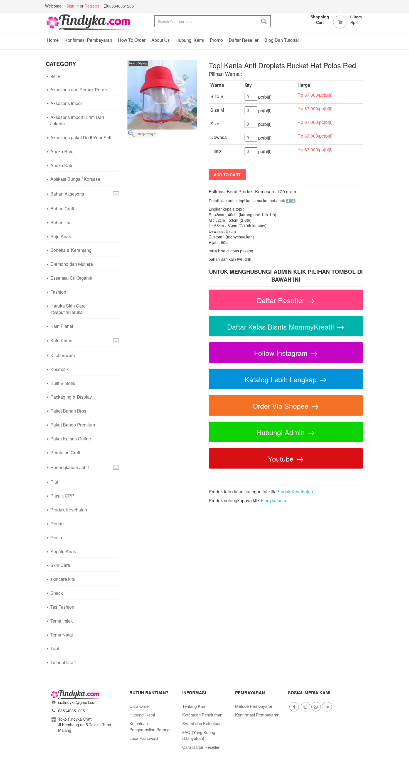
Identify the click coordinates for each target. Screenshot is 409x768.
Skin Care (60, 565)
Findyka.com (273, 500)
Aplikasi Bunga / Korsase (75, 179)
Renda (57, 523)
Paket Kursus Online (70, 438)
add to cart (227, 174)
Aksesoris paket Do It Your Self (80, 137)
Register (92, 6)
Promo (216, 40)
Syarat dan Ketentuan (201, 723)
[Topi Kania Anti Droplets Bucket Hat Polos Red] (162, 94)
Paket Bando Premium (72, 424)
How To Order (132, 40)
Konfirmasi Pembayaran (88, 40)
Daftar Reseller (243, 40)
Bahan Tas (61, 222)
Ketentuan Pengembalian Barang (149, 726)
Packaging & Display (71, 397)
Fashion (58, 292)
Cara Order (139, 706)
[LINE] (327, 706)
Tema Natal (61, 635)
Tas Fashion (62, 607)
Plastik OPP (62, 496)
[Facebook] (294, 706)
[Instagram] (305, 706)
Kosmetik (59, 369)
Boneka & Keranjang (71, 250)
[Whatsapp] (316, 706)
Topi (54, 648)
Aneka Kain (61, 165)
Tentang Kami (194, 706)
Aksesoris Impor (66, 103)
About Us (160, 40)
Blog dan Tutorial (281, 40)
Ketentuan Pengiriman (202, 715)
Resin (56, 537)
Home (53, 40)
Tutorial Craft (63, 662)
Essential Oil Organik (71, 278)
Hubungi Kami (190, 40)
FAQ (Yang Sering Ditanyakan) (198, 735)
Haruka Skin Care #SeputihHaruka (68, 309)
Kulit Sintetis (62, 383)
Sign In (72, 6)
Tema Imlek (61, 621)
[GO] (264, 21)
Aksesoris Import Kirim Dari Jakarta (77, 120)
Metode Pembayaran (254, 706)
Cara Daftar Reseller (201, 747)
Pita (54, 482)
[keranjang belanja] (339, 22)
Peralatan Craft (65, 452)
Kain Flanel (61, 326)
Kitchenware (62, 355)
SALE (55, 76)
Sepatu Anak (63, 551)
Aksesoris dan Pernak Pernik (79, 89)
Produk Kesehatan (68, 509)
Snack (56, 593)
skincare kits (62, 579)
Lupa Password (143, 738)
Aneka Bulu (61, 151)
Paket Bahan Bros (68, 411)
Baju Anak (60, 236)
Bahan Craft (62, 208)
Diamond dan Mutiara (71, 264)
